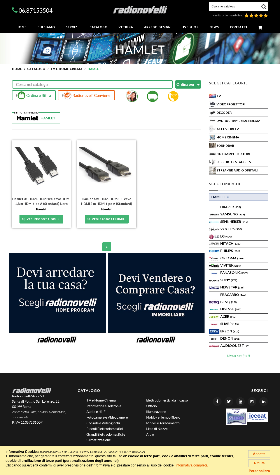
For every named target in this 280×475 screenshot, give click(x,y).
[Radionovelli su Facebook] (217, 401)
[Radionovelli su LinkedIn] (263, 401)
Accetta (259, 454)
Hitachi (230, 243)
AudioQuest (234, 345)
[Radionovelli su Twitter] (228, 401)
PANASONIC (234, 272)
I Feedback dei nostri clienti (228, 15)
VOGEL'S (231, 229)
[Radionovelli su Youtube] (240, 401)
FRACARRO (233, 294)
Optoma (231, 258)
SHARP (229, 323)
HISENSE (230, 309)
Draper (230, 207)
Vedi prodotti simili (43, 219)
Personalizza (259, 471)
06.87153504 (35, 10)
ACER (228, 316)
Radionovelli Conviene (91, 95)
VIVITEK (230, 265)
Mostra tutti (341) (238, 356)
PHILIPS (230, 250)
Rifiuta (259, 463)
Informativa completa (191, 465)
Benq (228, 302)
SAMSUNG (232, 214)
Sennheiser (234, 221)
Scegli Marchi (224, 184)
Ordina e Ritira (38, 95)
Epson (229, 331)
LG (226, 236)
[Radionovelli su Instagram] (252, 401)
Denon (230, 338)
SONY (228, 280)
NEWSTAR (232, 287)
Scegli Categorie (228, 83)
